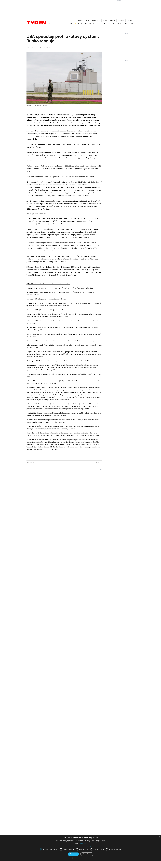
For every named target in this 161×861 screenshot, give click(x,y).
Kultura (120, 24)
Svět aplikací (121, 20)
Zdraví (127, 24)
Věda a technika (97, 24)
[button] (80, 846)
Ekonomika (107, 24)
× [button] (159, 837)
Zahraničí (88, 24)
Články (72, 24)
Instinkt (87, 20)
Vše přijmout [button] (73, 854)
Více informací (82, 843)
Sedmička (80, 20)
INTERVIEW (112, 20)
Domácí (80, 24)
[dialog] (80, 848)
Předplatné (129, 20)
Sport (114, 24)
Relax (132, 24)
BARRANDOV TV (96, 20)
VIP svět (105, 20)
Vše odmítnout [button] (86, 854)
